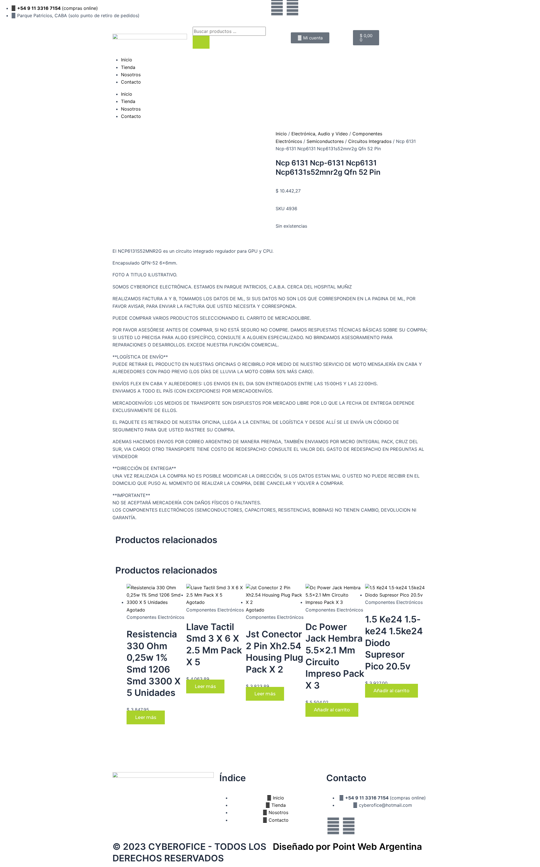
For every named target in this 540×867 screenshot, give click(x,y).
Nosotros (131, 74)
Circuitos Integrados (370, 141)
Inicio (126, 59)
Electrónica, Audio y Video (319, 133)
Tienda (128, 67)
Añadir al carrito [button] (332, 710)
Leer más (145, 717)
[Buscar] (201, 42)
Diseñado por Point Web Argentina (347, 846)
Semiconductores (325, 141)
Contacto (131, 82)
